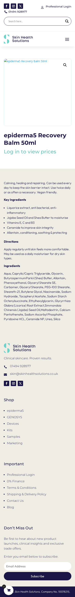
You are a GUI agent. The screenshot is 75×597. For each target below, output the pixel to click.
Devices (13, 423)
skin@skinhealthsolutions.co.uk (34, 374)
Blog (10, 507)
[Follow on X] (20, 6)
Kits (9, 430)
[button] (65, 65)
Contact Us (15, 501)
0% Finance (16, 481)
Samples (13, 436)
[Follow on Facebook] (6, 6)
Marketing (14, 443)
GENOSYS (14, 417)
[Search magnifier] (67, 21)
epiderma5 (15, 410)
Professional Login (21, 475)
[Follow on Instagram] (13, 6)
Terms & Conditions (21, 488)
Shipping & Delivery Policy (26, 494)
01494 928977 (20, 366)
